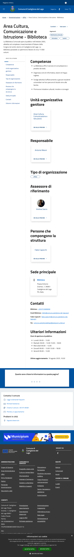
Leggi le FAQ (23, 518)
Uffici (24, 17)
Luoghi (58, 484)
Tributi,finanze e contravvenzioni (42, 480)
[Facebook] (59, 9)
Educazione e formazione (41, 468)
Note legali (40, 515)
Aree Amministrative (8, 471)
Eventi (58, 487)
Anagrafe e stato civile (26, 469)
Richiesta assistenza (26, 521)
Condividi (53, 27)
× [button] (72, 535)
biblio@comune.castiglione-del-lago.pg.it (55, 313)
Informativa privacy (43, 511)
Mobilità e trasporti (25, 486)
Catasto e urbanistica (26, 483)
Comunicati (59, 471)
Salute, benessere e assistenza (43, 490)
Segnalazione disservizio (23, 512)
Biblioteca (41, 280)
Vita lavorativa (24, 476)
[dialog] (37, 545)
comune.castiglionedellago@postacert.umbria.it (49, 323)
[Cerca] (70, 9)
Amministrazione (14, 17)
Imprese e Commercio (26, 479)
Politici (3, 481)
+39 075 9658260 (44, 309)
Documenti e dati (6, 491)
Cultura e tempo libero (26, 472)
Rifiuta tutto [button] (44, 549)
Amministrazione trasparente (43, 506)
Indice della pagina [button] (11, 58)
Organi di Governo (7, 467)
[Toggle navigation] (4, 9)
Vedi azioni (63, 27)
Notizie (58, 467)
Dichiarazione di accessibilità (42, 519)
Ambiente (40, 486)
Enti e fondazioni (6, 478)
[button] (37, 553)
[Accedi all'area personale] (65, 2)
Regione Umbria (8, 3)
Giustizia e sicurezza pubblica (44, 474)
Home (4, 17)
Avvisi (57, 474)
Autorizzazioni (42, 495)
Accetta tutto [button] (29, 549)
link (55, 545)
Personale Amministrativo (6, 486)
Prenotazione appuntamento (24, 506)
